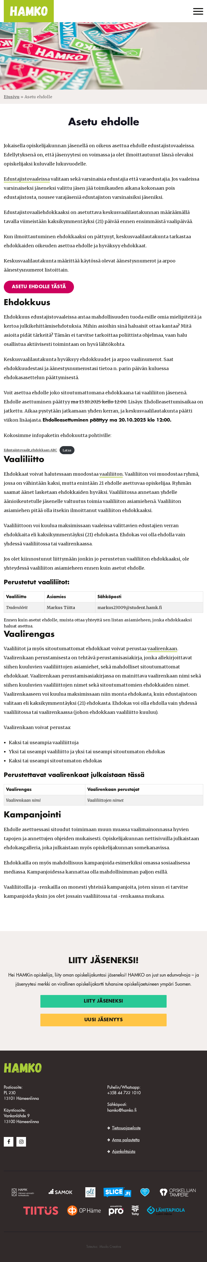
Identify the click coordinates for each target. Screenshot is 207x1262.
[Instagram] (21, 1142)
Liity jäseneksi (103, 1001)
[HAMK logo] (24, 1192)
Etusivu (11, 96)
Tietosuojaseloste (126, 1128)
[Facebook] (8, 1142)
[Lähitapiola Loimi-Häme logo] (166, 1210)
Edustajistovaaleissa (27, 179)
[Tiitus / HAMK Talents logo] (40, 1210)
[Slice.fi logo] (144, 1192)
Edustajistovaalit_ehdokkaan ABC (30, 450)
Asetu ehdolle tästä (39, 287)
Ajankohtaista (123, 1152)
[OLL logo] (90, 1192)
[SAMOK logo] (61, 1192)
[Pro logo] (116, 1210)
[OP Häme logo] (83, 1210)
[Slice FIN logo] (117, 1192)
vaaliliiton (111, 474)
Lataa (67, 450)
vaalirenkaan (162, 648)
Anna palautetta (126, 1140)
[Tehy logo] (135, 1210)
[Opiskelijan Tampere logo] (177, 1192)
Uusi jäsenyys (103, 1020)
